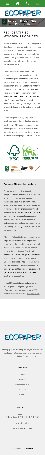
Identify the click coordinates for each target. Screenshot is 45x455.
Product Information (22, 385)
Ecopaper (29, 448)
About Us (22, 389)
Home (22, 375)
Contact (22, 394)
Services (22, 380)
